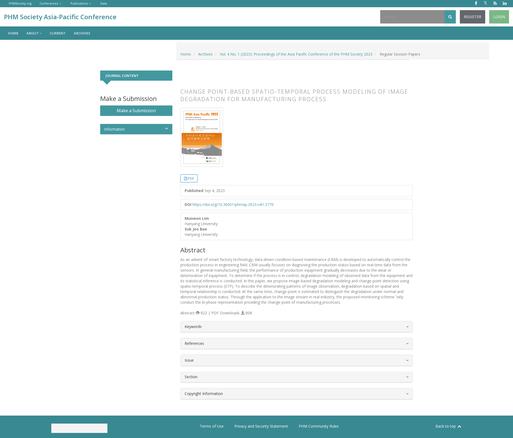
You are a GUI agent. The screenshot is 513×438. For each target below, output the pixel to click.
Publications (79, 3)
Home (13, 33)
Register (472, 16)
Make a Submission (136, 111)
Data (103, 3)
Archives (82, 33)
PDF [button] (191, 178)
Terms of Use (212, 426)
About (33, 33)
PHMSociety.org (20, 3)
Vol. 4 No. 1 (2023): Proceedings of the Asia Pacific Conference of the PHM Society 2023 (296, 54)
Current (58, 33)
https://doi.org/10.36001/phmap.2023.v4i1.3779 (233, 204)
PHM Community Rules (319, 426)
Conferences (49, 3)
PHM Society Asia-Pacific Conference (60, 16)
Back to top (446, 426)
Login (499, 16)
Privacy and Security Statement (261, 426)
